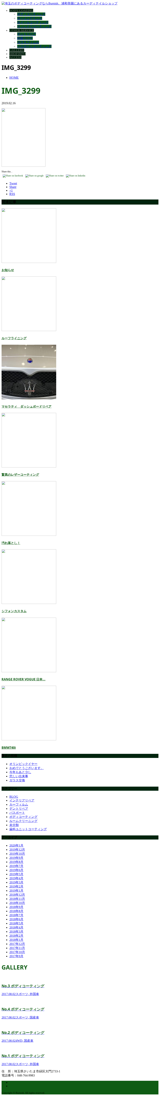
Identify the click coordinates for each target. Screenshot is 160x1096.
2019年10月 (17, 853)
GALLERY (16, 50)
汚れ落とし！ (11, 543)
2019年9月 (16, 857)
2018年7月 (16, 915)
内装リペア (25, 38)
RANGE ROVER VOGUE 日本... (23, 679)
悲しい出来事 (18, 776)
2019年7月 (16, 866)
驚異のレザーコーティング (20, 474)
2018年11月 (17, 898)
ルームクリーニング (23, 821)
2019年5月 (16, 874)
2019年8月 (16, 862)
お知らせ (8, 270)
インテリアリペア (21, 800)
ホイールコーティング (32, 22)
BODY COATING (21, 10)
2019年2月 (16, 886)
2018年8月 (16, 911)
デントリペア (26, 34)
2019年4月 (16, 878)
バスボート (17, 812)
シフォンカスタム (14, 611)
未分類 (14, 825)
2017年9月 (16, 956)
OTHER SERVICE (21, 30)
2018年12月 (17, 894)
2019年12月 (17, 849)
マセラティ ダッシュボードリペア (27, 406)
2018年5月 (16, 923)
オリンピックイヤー (23, 764)
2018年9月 (16, 907)
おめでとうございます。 (26, 768)
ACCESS (15, 57)
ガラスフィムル (28, 42)
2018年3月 (16, 931)
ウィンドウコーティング (34, 26)
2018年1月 (16, 939)
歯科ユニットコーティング (28, 829)
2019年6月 (16, 870)
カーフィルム (18, 804)
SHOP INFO (17, 53)
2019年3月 (16, 882)
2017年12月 (17, 944)
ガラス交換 (17, 780)
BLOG (13, 796)
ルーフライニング (14, 338)
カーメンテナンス (29, 18)
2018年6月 (16, 919)
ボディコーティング (31, 14)
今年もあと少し (20, 772)
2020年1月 (16, 845)
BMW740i (9, 747)
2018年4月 (16, 927)
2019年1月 (16, 890)
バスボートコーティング (34, 46)
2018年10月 (17, 903)
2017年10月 (17, 952)
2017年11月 (17, 948)
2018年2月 (16, 935)
